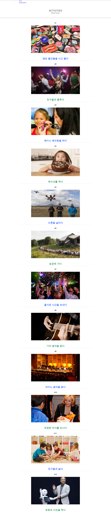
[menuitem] (55, 1)
